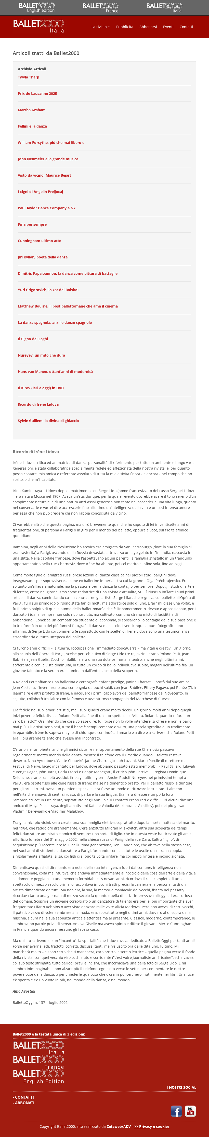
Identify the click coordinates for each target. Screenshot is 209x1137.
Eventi (168, 26)
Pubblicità (124, 26)
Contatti (186, 26)
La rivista (100, 26)
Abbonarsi (148, 26)
